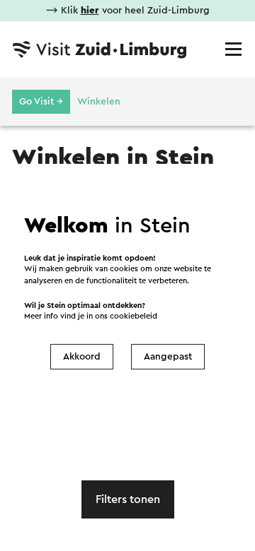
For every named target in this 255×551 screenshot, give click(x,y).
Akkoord (82, 357)
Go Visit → (41, 102)
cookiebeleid (133, 316)
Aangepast (168, 357)
